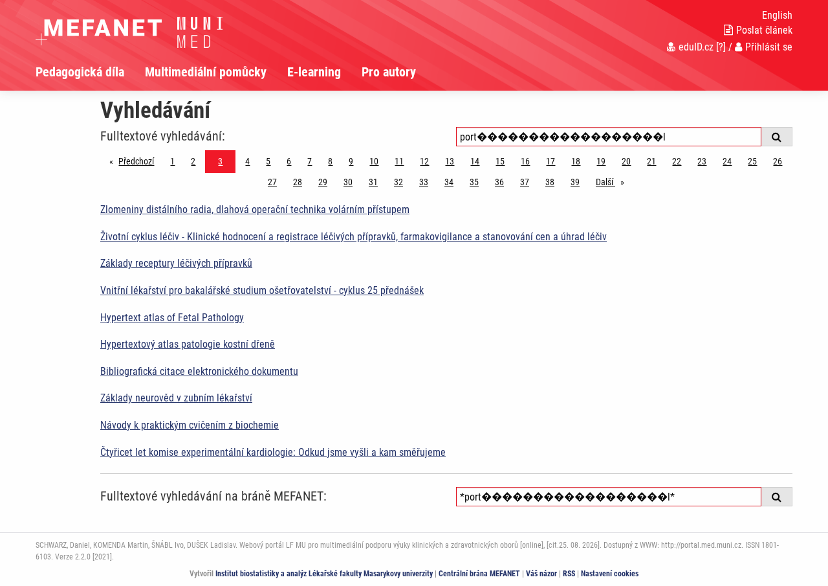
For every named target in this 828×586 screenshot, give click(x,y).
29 (322, 182)
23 (701, 161)
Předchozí (139, 161)
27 (272, 182)
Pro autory (389, 72)
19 (600, 161)
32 (398, 182)
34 (448, 182)
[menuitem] (90, 71)
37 (524, 182)
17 (550, 161)
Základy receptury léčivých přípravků (176, 263)
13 (449, 161)
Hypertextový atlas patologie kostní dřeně (187, 344)
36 (499, 182)
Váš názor (541, 573)
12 (424, 161)
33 (423, 182)
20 (626, 161)
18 (575, 161)
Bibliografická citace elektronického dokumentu (199, 371)
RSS (569, 573)
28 (297, 182)
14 (474, 161)
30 (348, 182)
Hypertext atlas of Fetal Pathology (172, 317)
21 (651, 161)
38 (549, 182)
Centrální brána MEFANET (479, 573)
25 (752, 161)
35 (474, 182)
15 (500, 161)
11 (399, 161)
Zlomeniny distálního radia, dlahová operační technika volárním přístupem (254, 209)
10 (373, 161)
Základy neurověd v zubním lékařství (176, 398)
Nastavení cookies (609, 573)
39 (575, 182)
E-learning (314, 72)
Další (613, 182)
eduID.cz (696, 47)
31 (373, 182)
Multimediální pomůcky (206, 72)
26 (777, 161)
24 (727, 161)
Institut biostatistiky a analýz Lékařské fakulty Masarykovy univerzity (324, 573)
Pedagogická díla (80, 72)
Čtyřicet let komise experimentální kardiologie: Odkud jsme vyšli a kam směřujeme (273, 452)
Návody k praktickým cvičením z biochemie (189, 425)
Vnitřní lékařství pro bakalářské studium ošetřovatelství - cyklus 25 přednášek (262, 290)
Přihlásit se (768, 47)
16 (525, 161)
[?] (721, 47)
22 (676, 161)
